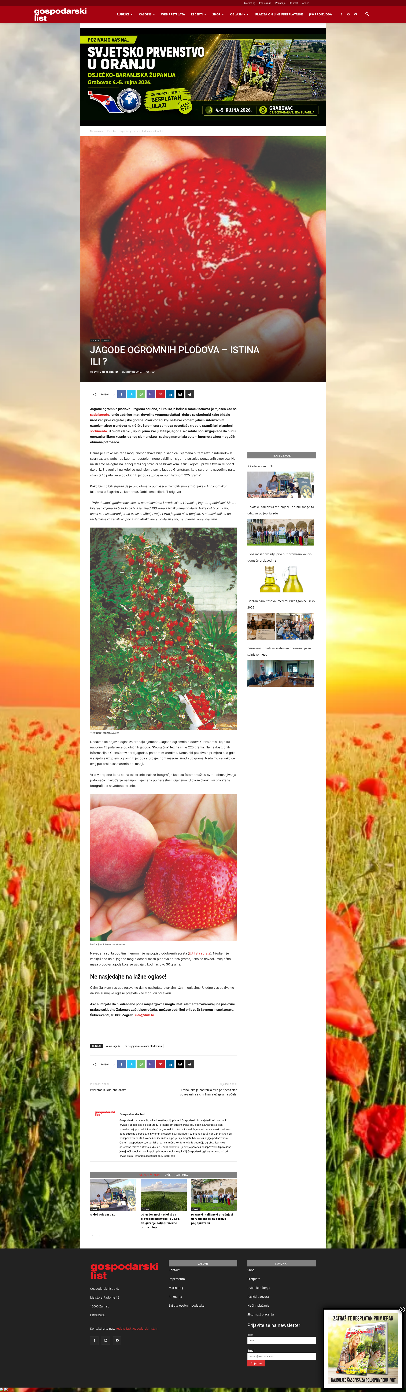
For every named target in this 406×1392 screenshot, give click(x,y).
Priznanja (280, 2)
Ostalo (106, 340)
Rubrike (123, 14)
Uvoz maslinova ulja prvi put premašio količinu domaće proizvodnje (280, 557)
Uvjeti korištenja (258, 1288)
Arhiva (305, 2)
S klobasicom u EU (102, 1214)
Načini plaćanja (258, 1305)
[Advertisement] (163, 1029)
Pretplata (253, 1279)
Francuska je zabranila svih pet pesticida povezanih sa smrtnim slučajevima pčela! (208, 1092)
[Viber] (151, 394)
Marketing (249, 2)
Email (251, 1350)
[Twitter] (131, 394)
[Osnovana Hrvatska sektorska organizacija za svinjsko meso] (280, 673)
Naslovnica (96, 131)
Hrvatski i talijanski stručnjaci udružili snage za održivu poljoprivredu (212, 1219)
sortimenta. (99, 431)
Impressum (265, 2)
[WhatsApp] (141, 394)
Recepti (197, 14)
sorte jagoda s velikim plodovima (143, 1045)
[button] (367, 15)
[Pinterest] (160, 394)
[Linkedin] (170, 394)
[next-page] (99, 1235)
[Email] (180, 394)
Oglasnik (237, 14)
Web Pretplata (173, 14)
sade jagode (99, 415)
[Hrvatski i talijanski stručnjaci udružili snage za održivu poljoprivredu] (214, 1195)
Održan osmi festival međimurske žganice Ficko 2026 (281, 604)
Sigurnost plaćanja (260, 1314)
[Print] (189, 394)
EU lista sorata (199, 953)
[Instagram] (348, 14)
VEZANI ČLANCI (149, 1175)
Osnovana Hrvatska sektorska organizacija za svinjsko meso (279, 651)
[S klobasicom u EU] (113, 1195)
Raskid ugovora (258, 1297)
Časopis (145, 14)
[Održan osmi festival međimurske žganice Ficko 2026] (280, 626)
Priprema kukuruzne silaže (108, 1090)
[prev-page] (92, 1235)
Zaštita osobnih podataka (186, 1305)
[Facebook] (341, 14)
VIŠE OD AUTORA (176, 1175)
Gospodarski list (109, 371)
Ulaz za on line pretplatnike (279, 14)
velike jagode (113, 1045)
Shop (216, 14)
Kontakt (293, 2)
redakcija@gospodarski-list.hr (137, 1328)
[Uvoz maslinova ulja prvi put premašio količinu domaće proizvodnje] (280, 579)
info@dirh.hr (144, 1015)
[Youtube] (356, 14)
